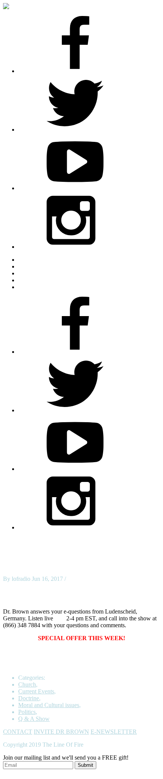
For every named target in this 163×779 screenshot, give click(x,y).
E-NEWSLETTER (114, 731)
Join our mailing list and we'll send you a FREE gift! (66, 757)
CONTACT (17, 731)
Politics (27, 712)
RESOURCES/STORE (46, 266)
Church (27, 684)
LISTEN (28, 273)
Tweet (10, 585)
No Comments (84, 579)
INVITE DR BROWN (61, 731)
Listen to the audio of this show (40, 598)
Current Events (36, 691)
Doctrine (28, 698)
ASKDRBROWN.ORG (47, 259)
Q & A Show (34, 718)
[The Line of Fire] (12, 6)
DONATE (30, 287)
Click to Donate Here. (98, 664)
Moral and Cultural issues (48, 705)
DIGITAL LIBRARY (44, 280)
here (60, 618)
